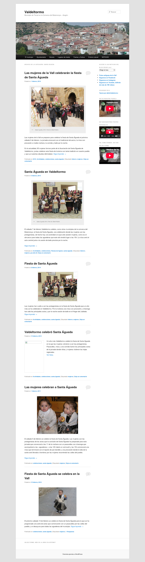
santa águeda (59, 159)
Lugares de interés (64, 57)
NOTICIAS (105, 57)
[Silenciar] (116, 136)
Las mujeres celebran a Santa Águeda (50, 387)
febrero (74, 159)
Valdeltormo (34, 11)
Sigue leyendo (59, 154)
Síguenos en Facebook (107, 78)
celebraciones (49, 159)
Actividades (41, 159)
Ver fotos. (50, 355)
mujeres (80, 159)
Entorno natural (93, 57)
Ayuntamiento (41, 57)
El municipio (29, 57)
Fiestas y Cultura (79, 57)
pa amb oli (33, 253)
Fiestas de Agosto (57, 251)
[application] (110, 132)
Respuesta (70, 532)
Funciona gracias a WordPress (72, 554)
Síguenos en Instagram (107, 80)
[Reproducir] (102, 136)
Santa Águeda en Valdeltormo (45, 172)
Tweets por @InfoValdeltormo (108, 93)
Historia (51, 57)
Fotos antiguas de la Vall (108, 75)
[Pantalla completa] (119, 136)
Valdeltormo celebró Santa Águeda (48, 332)
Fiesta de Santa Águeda (40, 263)
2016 (34, 159)
